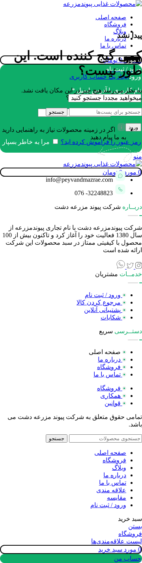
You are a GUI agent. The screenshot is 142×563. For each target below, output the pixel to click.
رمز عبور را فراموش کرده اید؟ (101, 141)
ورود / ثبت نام (108, 505)
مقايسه (116, 497)
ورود (133, 127)
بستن (135, 526)
